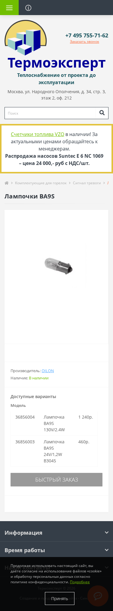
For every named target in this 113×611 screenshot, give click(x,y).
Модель (18, 405)
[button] (86, 35)
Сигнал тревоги (87, 182)
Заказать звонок (84, 41)
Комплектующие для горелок (41, 182)
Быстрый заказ (56, 479)
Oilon (48, 370)
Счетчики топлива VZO (37, 134)
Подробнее (80, 581)
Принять (59, 598)
